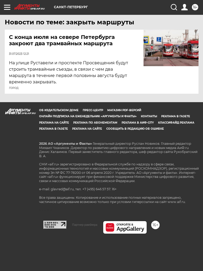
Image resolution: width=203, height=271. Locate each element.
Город (14, 88)
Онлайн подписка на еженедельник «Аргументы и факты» (88, 116)
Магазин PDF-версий (124, 110)
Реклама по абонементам (95, 122)
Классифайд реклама (176, 122)
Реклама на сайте (54, 122)
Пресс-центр (93, 110)
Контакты (149, 116)
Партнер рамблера (84, 224)
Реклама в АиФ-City (138, 122)
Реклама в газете (175, 116)
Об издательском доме (59, 110)
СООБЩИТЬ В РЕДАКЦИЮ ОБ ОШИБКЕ (135, 128)
